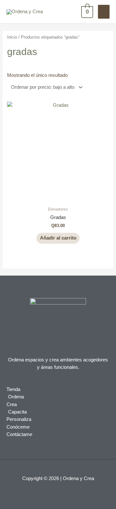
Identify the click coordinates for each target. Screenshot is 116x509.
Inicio (12, 37)
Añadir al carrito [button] (58, 238)
